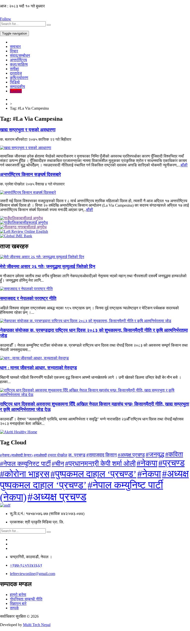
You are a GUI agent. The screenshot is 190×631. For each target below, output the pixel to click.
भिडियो (15, 82)
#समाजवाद (95, 454)
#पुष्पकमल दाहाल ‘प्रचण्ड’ (93, 474)
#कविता (174, 454)
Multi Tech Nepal (36, 625)
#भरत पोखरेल (57, 455)
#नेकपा (147, 463)
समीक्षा (14, 69)
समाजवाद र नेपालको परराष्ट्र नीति (28, 298)
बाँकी (184, 165)
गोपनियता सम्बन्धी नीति (26, 599)
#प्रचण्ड (171, 463)
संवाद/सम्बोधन (20, 55)
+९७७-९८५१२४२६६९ (26, 565)
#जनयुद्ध (155, 454)
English (16, 91)
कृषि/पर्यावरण (19, 78)
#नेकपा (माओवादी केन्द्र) (16, 455)
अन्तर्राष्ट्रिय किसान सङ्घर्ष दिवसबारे (30, 174)
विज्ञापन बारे (18, 603)
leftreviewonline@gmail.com (32, 574)
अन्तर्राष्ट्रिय (18, 60)
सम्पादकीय (17, 86)
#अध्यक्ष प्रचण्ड (131, 454)
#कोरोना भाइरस (24, 474)
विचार (14, 51)
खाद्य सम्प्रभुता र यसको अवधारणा (27, 129)
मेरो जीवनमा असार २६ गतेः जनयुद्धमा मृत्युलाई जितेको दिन (47, 266)
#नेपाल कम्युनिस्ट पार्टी (25, 463)
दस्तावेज (16, 73)
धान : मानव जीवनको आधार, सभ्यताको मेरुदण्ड (38, 367)
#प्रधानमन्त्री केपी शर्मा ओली (100, 463)
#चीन (58, 463)
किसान (111, 454)
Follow (5, 19)
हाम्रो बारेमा (18, 594)
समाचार (15, 46)
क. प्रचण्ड (76, 455)
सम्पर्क (14, 608)
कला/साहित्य (19, 64)
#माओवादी (40, 455)
